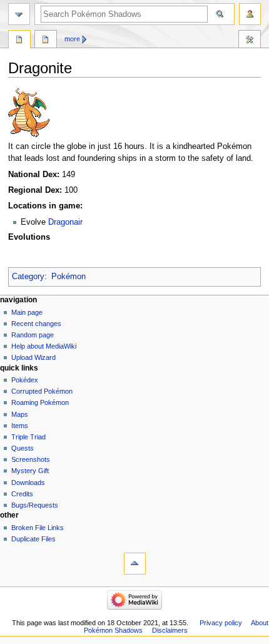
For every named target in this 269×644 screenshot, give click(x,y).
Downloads (28, 482)
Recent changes (36, 323)
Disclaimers (170, 630)
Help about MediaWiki (43, 346)
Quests (22, 448)
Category (28, 276)
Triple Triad (28, 437)
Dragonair (65, 222)
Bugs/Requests (34, 505)
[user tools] (250, 14)
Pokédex (24, 380)
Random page (32, 335)
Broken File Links (37, 527)
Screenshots (30, 459)
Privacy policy (221, 622)
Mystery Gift (30, 470)
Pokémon (68, 276)
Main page (27, 312)
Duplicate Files (33, 539)
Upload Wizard (33, 357)
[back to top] (135, 564)
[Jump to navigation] (19, 14)
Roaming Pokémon (40, 402)
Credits (22, 494)
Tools (249, 41)
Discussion (45, 41)
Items (19, 425)
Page (19, 41)
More (72, 39)
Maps (19, 414)
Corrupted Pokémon (42, 391)
